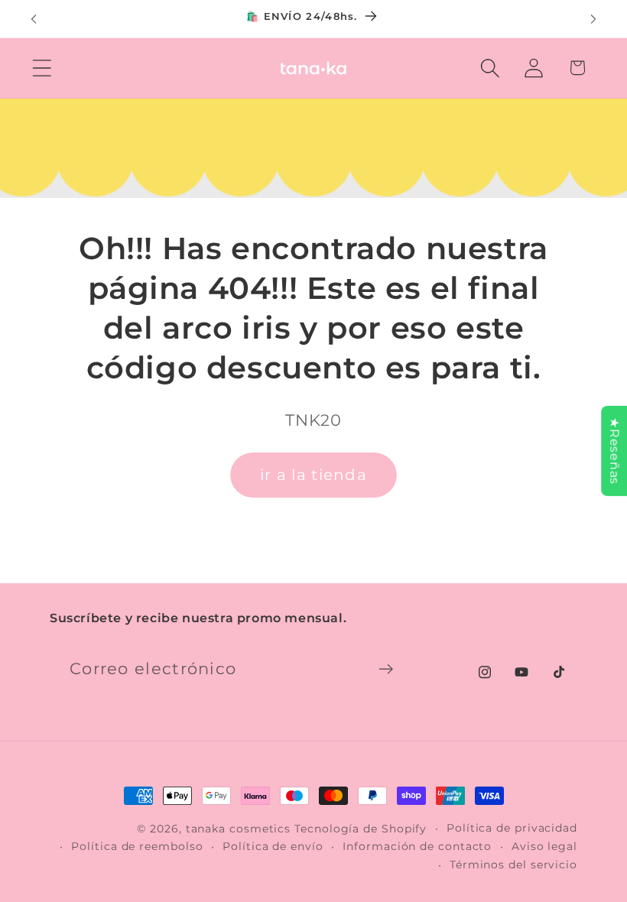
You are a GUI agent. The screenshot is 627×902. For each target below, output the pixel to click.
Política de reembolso (137, 846)
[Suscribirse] (386, 669)
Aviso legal (544, 846)
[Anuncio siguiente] (593, 19)
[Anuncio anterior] (33, 19)
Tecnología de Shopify (360, 828)
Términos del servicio (513, 864)
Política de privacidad (512, 828)
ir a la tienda (313, 475)
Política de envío (273, 846)
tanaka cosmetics (238, 828)
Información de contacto (417, 846)
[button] (41, 67)
